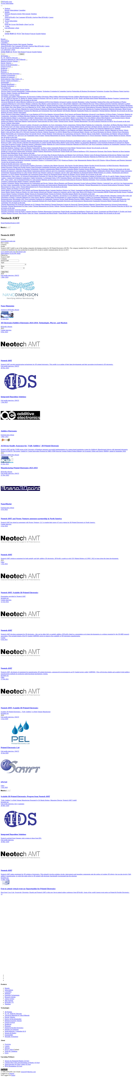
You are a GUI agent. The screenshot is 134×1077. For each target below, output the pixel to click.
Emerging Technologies (12, 995)
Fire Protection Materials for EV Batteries (107, 128)
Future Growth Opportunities (16, 91)
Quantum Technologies (8, 75)
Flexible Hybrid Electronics (97, 165)
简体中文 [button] (9, 52)
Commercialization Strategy (33, 91)
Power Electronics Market (120, 180)
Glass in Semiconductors (113, 178)
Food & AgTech (6, 66)
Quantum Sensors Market (86, 169)
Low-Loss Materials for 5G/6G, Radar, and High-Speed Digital (78, 98)
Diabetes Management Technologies (49, 151)
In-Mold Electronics (113, 165)
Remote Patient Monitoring (9, 153)
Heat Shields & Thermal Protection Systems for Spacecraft (54, 105)
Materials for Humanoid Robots (57, 109)
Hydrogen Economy (15, 144)
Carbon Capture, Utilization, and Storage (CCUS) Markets (99, 141)
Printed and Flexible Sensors (22, 167)
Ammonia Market (25, 141)
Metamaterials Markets (105, 98)
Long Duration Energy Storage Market (51, 157)
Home (3, 223)
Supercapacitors (32, 121)
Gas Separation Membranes (88, 142)
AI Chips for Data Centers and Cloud (57, 176)
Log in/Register (9, 28)
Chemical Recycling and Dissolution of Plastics (111, 102)
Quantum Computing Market (69, 169)
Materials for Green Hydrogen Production (34, 109)
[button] (7, 8)
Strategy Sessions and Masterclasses (18, 93)
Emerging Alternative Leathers (120, 103)
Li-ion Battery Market (68, 118)
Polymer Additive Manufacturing (78, 96)
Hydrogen (4, 70)
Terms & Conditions (11, 1051)
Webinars (7, 14)
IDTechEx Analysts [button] (28, 46)
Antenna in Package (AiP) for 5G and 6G (45, 98)
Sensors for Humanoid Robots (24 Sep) (17, 1061)
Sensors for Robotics (68, 174)
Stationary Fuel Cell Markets (23, 148)
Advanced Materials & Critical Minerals (13, 59)
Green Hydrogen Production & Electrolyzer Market (113, 142)
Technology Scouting (102, 91)
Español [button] (34, 52)
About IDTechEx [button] (6, 46)
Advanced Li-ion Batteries (97, 114)
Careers (51, 17)
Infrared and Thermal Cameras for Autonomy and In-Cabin (51, 172)
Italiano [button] (39, 52)
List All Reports (6, 88)
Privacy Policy (9, 1049)
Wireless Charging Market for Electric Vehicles (116, 135)
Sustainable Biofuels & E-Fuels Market (63, 148)
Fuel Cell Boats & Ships (8, 130)
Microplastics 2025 (18, 199)
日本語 (7, 33)
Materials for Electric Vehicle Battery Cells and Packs (22, 119)
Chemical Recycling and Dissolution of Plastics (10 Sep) (22, 1062)
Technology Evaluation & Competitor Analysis (57, 91)
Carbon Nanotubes (91, 102)
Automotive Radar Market (23, 171)
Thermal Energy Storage (66, 121)
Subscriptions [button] (5, 41)
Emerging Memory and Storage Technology (74, 178)
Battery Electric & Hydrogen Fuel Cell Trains (33, 155)
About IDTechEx (10, 17)
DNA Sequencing (91, 151)
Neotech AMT (15, 223)
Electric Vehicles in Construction (56, 128)
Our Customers (20, 17)
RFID (8, 100)
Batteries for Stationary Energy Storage (42, 116)
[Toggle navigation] (1, 5)
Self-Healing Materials (70, 111)
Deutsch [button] (23, 52)
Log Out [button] (27, 48)
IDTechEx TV (9, 1002)
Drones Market (74, 126)
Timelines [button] (30, 44)
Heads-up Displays (60, 130)
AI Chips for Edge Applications (79, 176)
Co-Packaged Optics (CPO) (53, 160)
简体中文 (13, 33)
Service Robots (80, 174)
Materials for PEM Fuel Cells (76, 109)
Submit (22, 54)
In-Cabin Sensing (26, 172)
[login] (13, 1075)
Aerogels (74, 102)
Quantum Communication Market (49, 169)
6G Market (29, 98)
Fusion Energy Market (72, 142)
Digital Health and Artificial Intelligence (73, 151)
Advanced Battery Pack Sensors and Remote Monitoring (70, 114)
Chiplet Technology (36, 178)
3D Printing (4, 56)
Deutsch (27, 33)
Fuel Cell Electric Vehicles (24, 130)
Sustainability (5, 82)
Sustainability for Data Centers (41, 148)
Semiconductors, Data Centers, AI (11, 79)
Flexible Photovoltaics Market (55, 142)
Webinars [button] (4, 44)
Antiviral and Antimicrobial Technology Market (23, 151)
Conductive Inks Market (38, 103)
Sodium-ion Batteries (7, 121)
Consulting (22, 10)
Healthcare (4, 68)
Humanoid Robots (15, 172)
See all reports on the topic (97, 96)
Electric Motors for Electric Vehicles (34, 128)
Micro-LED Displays (98, 160)
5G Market (21, 98)
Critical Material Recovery (86, 103)
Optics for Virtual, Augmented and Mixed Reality (42, 213)
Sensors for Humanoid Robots (52, 174)
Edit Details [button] (15, 48)
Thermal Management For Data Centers (20, 206)
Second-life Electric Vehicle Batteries (69, 119)
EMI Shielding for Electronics (10, 105)
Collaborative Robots (103, 171)
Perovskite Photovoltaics (34, 146)
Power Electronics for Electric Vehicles (105, 132)
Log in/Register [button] (5, 49)
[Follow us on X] (69, 937)
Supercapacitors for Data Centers (48, 121)
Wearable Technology (7, 86)
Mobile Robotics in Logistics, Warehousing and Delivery (111, 172)
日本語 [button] (3, 52)
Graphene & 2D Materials (28, 105)
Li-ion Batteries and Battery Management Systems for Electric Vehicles (39, 118)
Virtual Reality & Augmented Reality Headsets (72, 213)
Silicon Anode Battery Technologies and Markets (96, 119)
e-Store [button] (22, 48)
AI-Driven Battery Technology (114, 114)
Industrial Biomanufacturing (107, 105)
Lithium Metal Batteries (103, 118)
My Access (12, 24)
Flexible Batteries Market (9, 118)
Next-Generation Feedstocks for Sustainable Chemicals (109, 144)
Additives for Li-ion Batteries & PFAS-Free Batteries (42, 102)
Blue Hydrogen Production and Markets (68, 141)
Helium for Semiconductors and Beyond (85, 105)
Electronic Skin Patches (104, 151)
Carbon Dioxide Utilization (20, 142)
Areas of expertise (13, 89)
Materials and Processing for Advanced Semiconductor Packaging (81, 107)
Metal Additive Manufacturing (58, 96)
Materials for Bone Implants (111, 107)
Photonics (4, 72)
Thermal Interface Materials (107, 111)
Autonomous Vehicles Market (76, 125)
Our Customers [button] (16, 46)
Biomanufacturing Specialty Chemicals (43, 141)
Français (32, 33)
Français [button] (28, 52)
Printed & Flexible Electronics (10, 73)
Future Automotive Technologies (43, 130)
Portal (6, 24)
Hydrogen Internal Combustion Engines (34, 144)
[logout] (11, 1073)
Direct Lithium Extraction (103, 103)
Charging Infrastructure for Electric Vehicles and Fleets (37, 126)
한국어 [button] (15, 52)
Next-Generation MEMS (103, 180)
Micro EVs (19, 132)
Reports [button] (3, 39)
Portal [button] (2, 48)
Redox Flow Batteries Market (48, 119)
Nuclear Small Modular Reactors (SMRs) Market (74, 199)
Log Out (31, 24)
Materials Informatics (115, 109)
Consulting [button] (4, 42)
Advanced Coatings (65, 102)
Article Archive (9, 999)
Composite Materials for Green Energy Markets (16, 103)
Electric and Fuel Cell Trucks (107, 126)
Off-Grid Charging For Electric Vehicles (35, 132)
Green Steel (4, 144)
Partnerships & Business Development (84, 91)
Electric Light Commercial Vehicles (12, 128)
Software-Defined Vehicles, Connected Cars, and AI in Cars (104, 183)
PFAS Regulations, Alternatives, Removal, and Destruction (39, 149)
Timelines (34, 14)
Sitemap (7, 1048)
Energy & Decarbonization (9, 65)
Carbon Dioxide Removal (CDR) (88, 195)
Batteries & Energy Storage (9, 61)
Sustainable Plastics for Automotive (88, 111)
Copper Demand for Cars (54, 103)
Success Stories (24, 89)
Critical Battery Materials (70, 103)
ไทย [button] (19, 52)
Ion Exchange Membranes (124, 105)
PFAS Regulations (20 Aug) (13, 1066)
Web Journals (26, 14)
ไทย (23, 33)
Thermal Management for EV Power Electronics (86, 135)
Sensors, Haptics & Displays (9, 81)
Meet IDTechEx (43, 17)
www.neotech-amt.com (8, 241)
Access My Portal (14, 253)
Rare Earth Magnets (56, 111)
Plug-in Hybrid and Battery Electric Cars (80, 132)
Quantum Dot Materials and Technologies (36, 111)
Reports (7, 10)
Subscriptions (14, 10)
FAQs (6, 1053)
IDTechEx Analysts (32, 17)
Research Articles (16, 14)
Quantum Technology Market (104, 169)
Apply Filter (5, 272)
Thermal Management (7, 84)
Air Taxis (51, 125)
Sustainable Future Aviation (35, 135)
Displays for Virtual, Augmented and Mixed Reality (79, 190)
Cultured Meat (16, 149)
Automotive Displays (37, 160)
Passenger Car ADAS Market (58, 132)
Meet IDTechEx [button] (39, 46)
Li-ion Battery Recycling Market (11, 107)
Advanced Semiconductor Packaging (18, 160)
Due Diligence (114, 91)
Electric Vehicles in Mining (75, 128)
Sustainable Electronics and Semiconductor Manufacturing (60, 167)
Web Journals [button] (22, 44)
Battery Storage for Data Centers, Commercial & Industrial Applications (77, 116)
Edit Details (19, 24)
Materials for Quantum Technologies (97, 109)
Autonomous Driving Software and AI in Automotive (48, 171)
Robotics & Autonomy (8, 77)
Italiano (43, 33)
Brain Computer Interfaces (54, 190)
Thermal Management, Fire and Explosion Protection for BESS (93, 121)
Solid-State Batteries (20, 121)
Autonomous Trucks (61, 125)
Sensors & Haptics (10, 1033)
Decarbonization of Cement (37, 142)
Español (38, 33)
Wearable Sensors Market (70, 194)
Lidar (75, 160)
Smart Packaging (15, 100)
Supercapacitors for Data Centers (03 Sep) (18, 1064)
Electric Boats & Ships (123, 126)
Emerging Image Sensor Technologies (107, 190)
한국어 (18, 33)
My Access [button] (8, 48)
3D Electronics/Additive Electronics (38, 96)
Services (3, 91)
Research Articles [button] (12, 44)
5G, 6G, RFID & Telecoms (9, 58)
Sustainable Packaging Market (102, 201)
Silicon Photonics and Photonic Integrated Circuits (69, 183)
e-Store (26, 24)
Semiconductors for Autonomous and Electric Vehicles (69, 134)
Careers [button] (47, 46)
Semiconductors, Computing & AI (15, 1031)
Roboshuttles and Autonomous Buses (17, 134)
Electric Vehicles (6, 63)
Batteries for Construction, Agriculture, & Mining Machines (104, 125)
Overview (8, 1044)
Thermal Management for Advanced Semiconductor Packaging (104, 185)
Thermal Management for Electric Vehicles (58, 135)
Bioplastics (81, 102)
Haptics (12, 192)
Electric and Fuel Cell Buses (88, 126)
